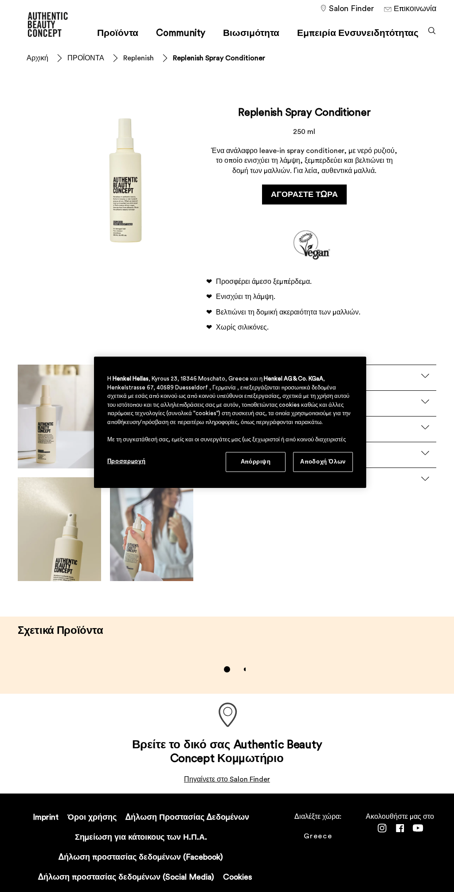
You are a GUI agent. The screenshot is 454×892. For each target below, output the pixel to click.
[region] (230, 422)
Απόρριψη (256, 461)
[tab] (227, 669)
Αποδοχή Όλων (323, 461)
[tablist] (227, 669)
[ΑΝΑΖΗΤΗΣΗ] (431, 30)
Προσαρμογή (126, 461)
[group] (227, 669)
